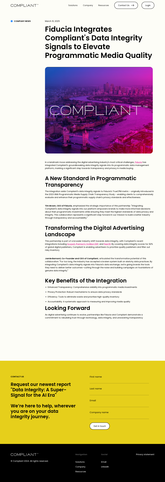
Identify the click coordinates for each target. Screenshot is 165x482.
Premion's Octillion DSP (86, 244)
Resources (103, 5)
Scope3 (71, 244)
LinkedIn (105, 466)
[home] (24, 5)
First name (96, 376)
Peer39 (107, 244)
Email (93, 400)
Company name (99, 412)
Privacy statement (145, 454)
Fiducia (138, 162)
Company (88, 5)
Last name (96, 388)
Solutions (73, 5)
